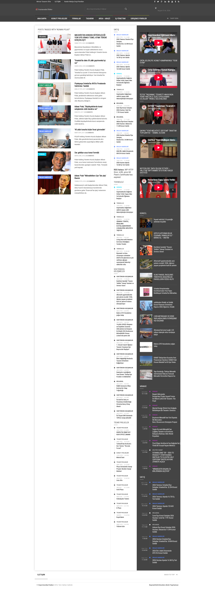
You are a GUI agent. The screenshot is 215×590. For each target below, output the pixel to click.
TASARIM (90, 19)
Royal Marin (120, 517)
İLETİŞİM (57, 1)
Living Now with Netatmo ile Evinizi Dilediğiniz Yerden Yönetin (124, 242)
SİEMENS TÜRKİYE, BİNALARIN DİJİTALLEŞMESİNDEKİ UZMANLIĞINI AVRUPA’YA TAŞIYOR (124, 225)
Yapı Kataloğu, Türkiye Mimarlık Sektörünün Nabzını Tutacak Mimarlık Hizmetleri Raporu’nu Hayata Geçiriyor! (165, 374)
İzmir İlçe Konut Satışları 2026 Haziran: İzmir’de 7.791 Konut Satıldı (124, 110)
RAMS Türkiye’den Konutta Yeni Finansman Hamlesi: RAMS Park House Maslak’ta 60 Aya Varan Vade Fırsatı (165, 361)
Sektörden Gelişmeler (124, 276)
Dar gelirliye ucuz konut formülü (87, 152)
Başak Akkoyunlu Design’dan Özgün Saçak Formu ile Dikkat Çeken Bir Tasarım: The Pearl (164, 397)
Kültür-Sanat (157, 450)
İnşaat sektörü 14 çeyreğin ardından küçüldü (163, 220)
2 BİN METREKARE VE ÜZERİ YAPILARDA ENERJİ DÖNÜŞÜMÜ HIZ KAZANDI (165, 318)
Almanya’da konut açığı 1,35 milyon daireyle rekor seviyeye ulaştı (164, 332)
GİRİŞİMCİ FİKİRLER (139, 19)
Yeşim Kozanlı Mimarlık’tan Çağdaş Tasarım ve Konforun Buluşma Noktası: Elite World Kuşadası (162, 432)
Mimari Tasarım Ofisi (44, 1)
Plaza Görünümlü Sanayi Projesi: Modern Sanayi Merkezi (124, 469)
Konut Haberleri (45, 85)
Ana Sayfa (41, 19)
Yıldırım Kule (120, 526)
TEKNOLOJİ (120, 89)
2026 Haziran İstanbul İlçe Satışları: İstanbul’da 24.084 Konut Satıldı (164, 541)
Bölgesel (42, 37)
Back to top (169, 575)
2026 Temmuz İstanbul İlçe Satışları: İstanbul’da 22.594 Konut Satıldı (164, 487)
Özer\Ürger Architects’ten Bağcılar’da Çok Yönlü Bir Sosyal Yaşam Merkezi (167, 444)
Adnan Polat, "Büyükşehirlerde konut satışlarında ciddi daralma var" (88, 107)
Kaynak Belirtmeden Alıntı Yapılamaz (163, 585)
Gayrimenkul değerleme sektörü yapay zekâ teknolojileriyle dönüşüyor (124, 96)
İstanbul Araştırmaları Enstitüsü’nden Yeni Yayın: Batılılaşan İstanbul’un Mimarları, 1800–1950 (165, 291)
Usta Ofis (119, 480)
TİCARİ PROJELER (122, 428)
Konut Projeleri (122, 453)
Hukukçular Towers (122, 499)
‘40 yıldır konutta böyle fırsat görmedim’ (90, 129)
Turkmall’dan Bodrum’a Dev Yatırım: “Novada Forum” (123, 446)
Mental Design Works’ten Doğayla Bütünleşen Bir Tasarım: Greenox (164, 409)
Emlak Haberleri (45, 108)
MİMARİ (154, 391)
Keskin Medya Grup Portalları (74, 1)
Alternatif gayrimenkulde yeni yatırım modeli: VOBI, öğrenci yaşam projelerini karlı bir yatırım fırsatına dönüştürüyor (124, 299)
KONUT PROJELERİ (59, 19)
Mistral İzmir (120, 457)
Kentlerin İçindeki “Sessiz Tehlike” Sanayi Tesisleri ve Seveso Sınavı (125, 283)
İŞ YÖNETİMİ (120, 19)
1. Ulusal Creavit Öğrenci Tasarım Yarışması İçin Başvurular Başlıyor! (124, 347)
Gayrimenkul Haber (46, 585)
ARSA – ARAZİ (104, 19)
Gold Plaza (119, 489)
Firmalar (76, 19)
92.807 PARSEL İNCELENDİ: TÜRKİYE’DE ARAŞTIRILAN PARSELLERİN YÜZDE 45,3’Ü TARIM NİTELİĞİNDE (164, 278)
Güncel (42, 62)
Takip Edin (174, 18)
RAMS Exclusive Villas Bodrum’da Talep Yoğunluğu (123, 388)
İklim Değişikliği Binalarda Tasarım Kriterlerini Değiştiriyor (124, 361)
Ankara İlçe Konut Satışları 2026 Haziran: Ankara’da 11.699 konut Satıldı (124, 124)
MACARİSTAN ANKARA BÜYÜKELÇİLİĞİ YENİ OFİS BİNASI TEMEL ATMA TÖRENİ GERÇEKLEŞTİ (91, 37)
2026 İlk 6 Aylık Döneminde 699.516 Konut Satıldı (162, 552)
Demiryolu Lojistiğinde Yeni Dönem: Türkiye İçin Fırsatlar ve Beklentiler (124, 374)
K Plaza (118, 508)
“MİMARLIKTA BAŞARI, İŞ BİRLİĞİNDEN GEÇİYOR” (161, 470)
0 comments (90, 43)
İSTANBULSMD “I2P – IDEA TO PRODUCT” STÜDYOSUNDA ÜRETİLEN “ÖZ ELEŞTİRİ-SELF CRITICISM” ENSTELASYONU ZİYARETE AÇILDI (163, 457)
